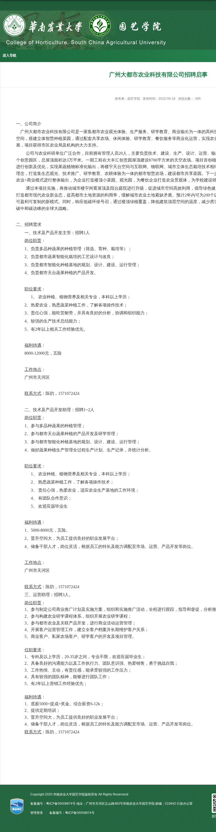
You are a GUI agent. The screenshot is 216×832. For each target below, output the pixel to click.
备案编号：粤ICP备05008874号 (72, 813)
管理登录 (36, 813)
